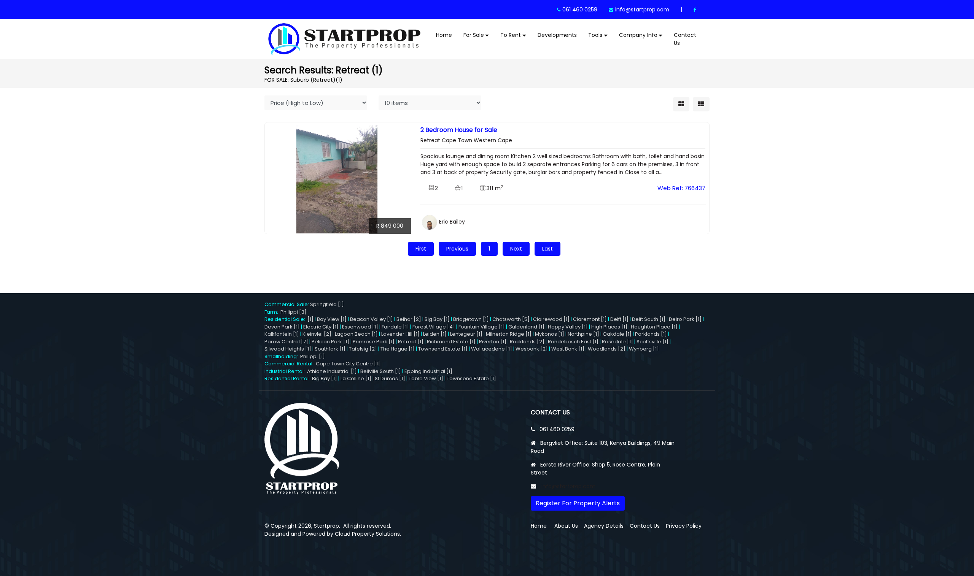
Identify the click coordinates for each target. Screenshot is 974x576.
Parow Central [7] (286, 341)
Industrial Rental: (285, 371)
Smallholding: (282, 356)
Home (444, 35)
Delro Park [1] (685, 319)
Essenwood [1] (360, 326)
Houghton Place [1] (654, 326)
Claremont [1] (590, 319)
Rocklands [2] (527, 341)
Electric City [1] (321, 326)
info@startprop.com (642, 9)
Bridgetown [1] (471, 319)
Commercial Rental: (290, 363)
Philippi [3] (293, 312)
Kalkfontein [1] (281, 334)
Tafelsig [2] (363, 348)
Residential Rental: (288, 378)
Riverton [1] (492, 341)
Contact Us (685, 39)
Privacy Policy (684, 526)
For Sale (473, 35)
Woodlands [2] (606, 348)
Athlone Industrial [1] (332, 371)
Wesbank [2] (532, 348)
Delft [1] (619, 319)
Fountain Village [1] (481, 326)
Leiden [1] (435, 334)
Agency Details (604, 526)
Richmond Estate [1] (451, 341)
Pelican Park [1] (330, 341)
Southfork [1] (330, 348)
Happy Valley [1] (568, 326)
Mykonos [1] (549, 334)
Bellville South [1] (380, 371)
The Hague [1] (397, 348)
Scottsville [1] (652, 341)
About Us (566, 526)
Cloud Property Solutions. (368, 534)
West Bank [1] (567, 348)
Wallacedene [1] (491, 348)
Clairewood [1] (551, 319)
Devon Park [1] (282, 326)
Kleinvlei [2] (316, 334)
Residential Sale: (285, 319)
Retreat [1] (410, 341)
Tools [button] (595, 35)
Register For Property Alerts (578, 503)
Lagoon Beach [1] (356, 334)
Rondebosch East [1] (573, 341)
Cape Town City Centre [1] (348, 363)
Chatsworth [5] (511, 319)
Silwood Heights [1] (287, 348)
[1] (310, 319)
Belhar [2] (408, 319)
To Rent (510, 35)
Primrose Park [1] (374, 341)
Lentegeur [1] (466, 334)
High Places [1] (609, 326)
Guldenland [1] (526, 326)
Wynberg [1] (644, 348)
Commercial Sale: (287, 304)
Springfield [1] (327, 304)
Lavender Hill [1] (400, 334)
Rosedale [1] (617, 341)
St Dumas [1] (390, 378)
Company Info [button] (638, 35)
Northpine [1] (583, 334)
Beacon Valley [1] (371, 319)
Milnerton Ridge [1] (509, 334)
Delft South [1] (648, 319)
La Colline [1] (356, 378)
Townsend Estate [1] (443, 348)
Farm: (272, 312)
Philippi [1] (312, 356)
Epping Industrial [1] (428, 371)
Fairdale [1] (395, 326)
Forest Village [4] (433, 326)
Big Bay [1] (437, 319)
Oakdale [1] (617, 334)
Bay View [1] (332, 319)
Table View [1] (426, 378)
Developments (557, 35)
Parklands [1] (651, 334)
